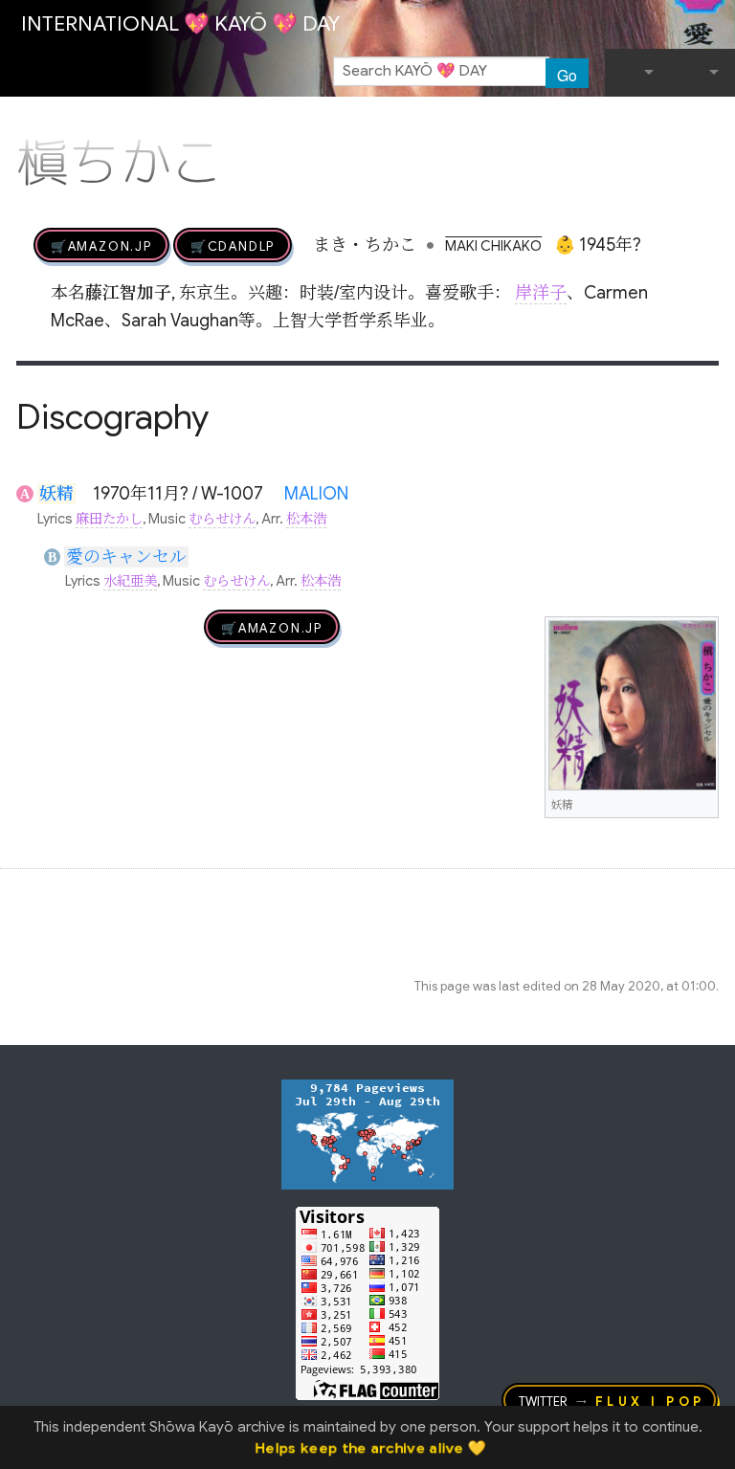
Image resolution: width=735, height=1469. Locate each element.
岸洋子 (541, 292)
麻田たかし (109, 518)
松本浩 (306, 518)
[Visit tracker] (367, 1133)
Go (567, 74)
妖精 (56, 493)
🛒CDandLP (232, 245)
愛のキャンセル (126, 557)
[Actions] (712, 122)
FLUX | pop (650, 1400)
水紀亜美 (130, 581)
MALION (316, 493)
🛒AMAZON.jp (101, 245)
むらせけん (222, 518)
